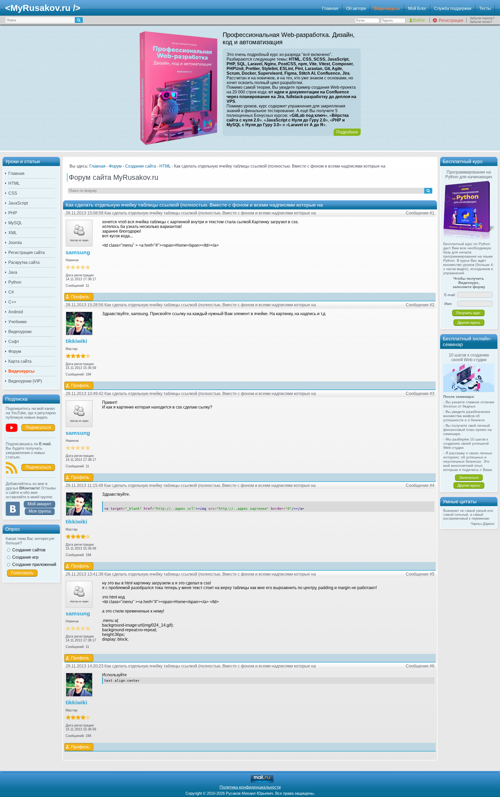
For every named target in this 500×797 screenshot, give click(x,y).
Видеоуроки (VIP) (25, 381)
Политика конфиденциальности (250, 787)
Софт (13, 341)
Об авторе (356, 8)
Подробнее (347, 132)
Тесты (485, 8)
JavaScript (18, 203)
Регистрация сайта (26, 252)
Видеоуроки (20, 331)
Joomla (15, 242)
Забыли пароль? (482, 18)
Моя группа (40, 511)
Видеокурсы (387, 8)
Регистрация (451, 20)
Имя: (448, 304)
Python (14, 282)
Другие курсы (469, 322)
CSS (12, 193)
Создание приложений (34, 564)
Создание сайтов (29, 550)
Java (12, 272)
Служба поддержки (452, 8)
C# (11, 292)
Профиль (80, 297)
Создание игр (25, 557)
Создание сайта (140, 166)
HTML (14, 183)
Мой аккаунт (39, 504)
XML (12, 233)
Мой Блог (417, 8)
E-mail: (450, 295)
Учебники (17, 322)
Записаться (469, 477)
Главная (330, 8)
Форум (14, 351)
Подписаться (38, 427)
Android (15, 312)
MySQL (15, 223)
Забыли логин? (481, 22)
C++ (12, 302)
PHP (12, 213)
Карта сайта (20, 361)
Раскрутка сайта (24, 262)
